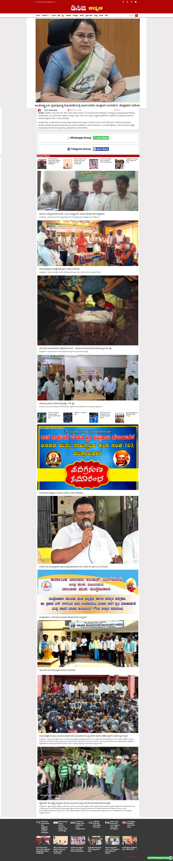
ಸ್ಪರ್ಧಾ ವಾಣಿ (89, 15)
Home (38, 15)
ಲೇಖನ (101, 15)
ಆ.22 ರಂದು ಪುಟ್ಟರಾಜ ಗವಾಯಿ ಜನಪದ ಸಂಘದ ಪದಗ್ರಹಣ (61, 492)
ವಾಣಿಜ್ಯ (82, 15)
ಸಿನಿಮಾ (54, 15)
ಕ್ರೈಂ (63, 15)
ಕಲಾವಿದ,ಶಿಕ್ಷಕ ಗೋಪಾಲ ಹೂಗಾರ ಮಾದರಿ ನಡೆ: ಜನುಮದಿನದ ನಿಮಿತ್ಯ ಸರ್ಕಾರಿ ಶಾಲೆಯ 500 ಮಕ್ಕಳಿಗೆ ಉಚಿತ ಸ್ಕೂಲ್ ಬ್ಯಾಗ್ (83, 736)
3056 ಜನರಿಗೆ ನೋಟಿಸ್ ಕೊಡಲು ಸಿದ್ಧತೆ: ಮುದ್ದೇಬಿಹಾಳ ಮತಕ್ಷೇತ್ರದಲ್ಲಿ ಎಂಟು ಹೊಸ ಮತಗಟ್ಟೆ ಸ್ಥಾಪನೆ (45, 827)
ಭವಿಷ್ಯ (95, 15)
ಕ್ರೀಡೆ (58, 15)
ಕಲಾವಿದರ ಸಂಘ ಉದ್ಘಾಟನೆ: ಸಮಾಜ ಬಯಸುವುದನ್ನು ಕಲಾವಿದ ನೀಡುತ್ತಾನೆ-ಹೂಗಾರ (106, 160)
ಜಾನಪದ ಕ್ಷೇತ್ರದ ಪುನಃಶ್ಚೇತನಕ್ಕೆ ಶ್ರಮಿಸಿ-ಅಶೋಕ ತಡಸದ (59, 269)
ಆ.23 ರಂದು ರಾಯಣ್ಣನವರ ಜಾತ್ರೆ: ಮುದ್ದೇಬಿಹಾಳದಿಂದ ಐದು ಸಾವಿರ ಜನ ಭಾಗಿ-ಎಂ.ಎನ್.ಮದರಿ (73, 566)
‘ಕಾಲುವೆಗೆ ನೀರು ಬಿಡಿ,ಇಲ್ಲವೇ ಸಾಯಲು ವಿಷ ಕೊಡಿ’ (57, 670)
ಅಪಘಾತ (68, 15)
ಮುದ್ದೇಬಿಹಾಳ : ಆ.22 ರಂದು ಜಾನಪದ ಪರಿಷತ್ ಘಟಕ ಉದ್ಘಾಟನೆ (62, 617)
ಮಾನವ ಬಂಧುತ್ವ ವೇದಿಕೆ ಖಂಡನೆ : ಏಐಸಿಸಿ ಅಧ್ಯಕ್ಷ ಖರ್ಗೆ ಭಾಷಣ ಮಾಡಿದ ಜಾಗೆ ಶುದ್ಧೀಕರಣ (72, 213)
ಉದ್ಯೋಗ (75, 15)
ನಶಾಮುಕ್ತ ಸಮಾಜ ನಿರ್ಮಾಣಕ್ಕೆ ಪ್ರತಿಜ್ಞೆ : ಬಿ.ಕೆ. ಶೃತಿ (56, 403)
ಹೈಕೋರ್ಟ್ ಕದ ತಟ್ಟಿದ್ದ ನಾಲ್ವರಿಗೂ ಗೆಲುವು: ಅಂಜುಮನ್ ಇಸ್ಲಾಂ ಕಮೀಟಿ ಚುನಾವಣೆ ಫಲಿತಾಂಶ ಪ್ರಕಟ (75, 803)
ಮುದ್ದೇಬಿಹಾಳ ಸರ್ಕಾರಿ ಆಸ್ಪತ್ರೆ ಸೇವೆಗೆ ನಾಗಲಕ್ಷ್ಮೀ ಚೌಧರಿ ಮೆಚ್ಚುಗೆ (132, 160)
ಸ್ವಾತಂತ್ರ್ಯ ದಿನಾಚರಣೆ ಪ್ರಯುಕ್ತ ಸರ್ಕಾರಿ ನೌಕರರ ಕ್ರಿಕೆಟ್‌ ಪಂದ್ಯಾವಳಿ (131, 414)
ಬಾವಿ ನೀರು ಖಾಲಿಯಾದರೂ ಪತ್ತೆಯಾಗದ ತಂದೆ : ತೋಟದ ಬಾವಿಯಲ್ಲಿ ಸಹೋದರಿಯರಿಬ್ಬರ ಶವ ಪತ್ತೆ (75, 348)
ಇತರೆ (106, 15)
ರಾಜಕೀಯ (45, 15)
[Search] (136, 15)
